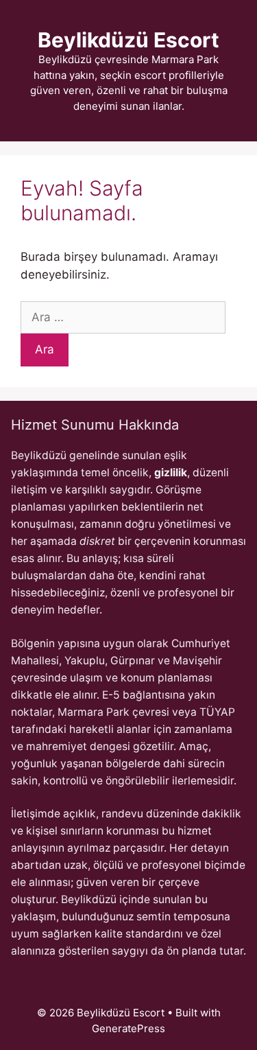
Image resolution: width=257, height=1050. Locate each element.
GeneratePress (128, 1028)
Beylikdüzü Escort (128, 39)
